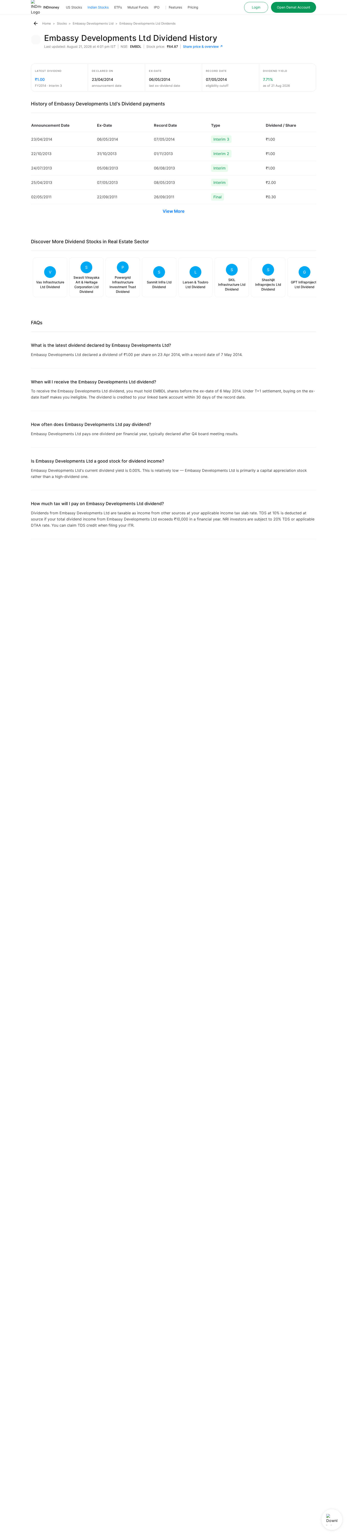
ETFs (118, 7)
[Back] (35, 23)
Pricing (193, 7)
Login (256, 7)
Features (175, 7)
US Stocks (74, 7)
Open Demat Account (293, 7)
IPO (157, 7)
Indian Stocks (98, 7)
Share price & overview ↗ (203, 46)
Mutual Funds (137, 7)
